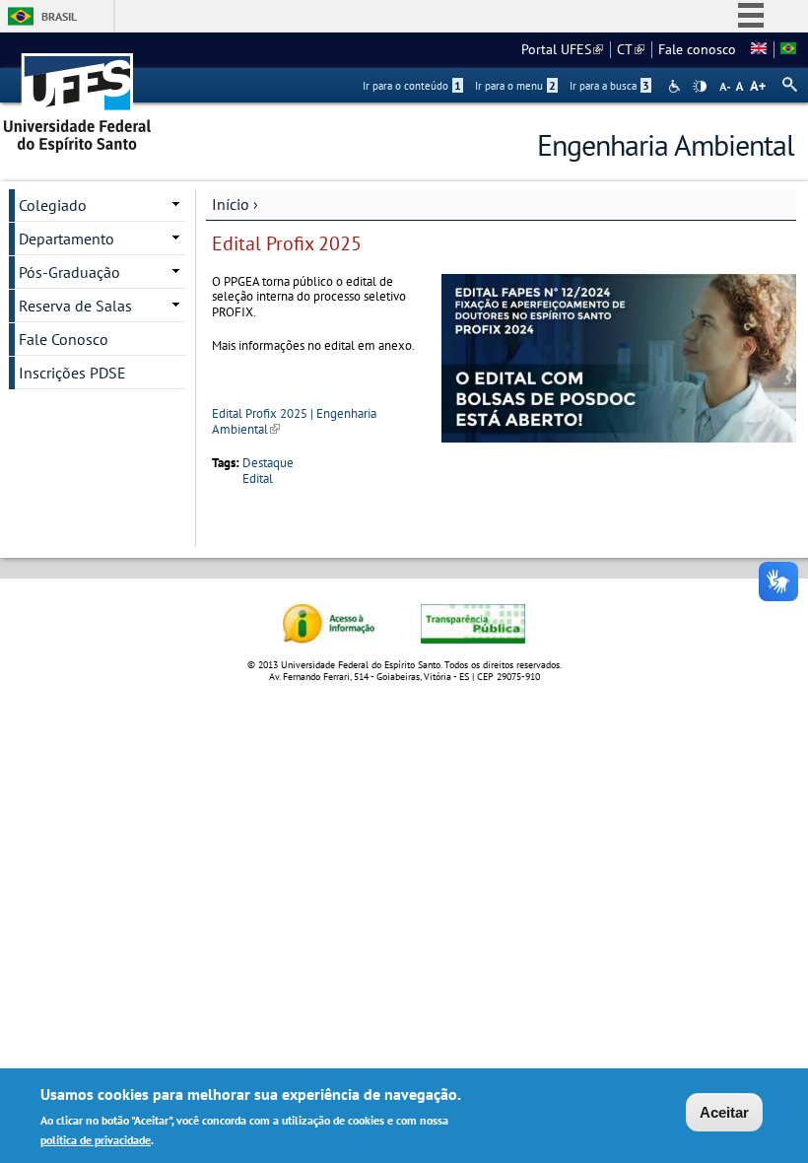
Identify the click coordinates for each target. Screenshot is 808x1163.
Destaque (268, 462)
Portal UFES (562, 49)
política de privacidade (95, 1139)
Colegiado (53, 205)
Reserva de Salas (75, 305)
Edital (257, 478)
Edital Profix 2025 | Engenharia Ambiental (294, 421)
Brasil (59, 16)
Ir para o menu (515, 86)
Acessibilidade (676, 86)
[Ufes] (78, 96)
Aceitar (724, 1112)
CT (630, 49)
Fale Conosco (63, 339)
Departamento (66, 238)
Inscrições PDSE (72, 372)
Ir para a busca (609, 86)
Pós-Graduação (69, 272)
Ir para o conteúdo (412, 86)
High (700, 87)
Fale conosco (697, 49)
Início (230, 204)
